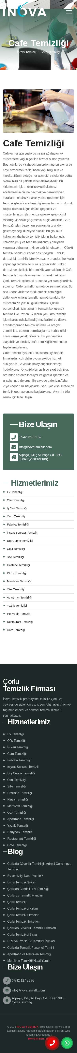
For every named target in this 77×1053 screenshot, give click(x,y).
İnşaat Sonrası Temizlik (22, 532)
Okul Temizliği (16, 548)
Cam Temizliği (16, 516)
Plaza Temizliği (16, 573)
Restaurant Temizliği (20, 621)
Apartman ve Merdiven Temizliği (29, 954)
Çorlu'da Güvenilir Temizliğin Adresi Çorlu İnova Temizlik (39, 866)
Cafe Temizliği (16, 630)
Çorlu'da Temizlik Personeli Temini (30, 947)
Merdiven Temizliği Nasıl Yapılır (29, 960)
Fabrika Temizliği (18, 524)
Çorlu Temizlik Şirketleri (23, 921)
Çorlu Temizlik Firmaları (23, 915)
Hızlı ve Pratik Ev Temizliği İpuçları (31, 941)
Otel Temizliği (15, 589)
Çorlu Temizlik (16, 902)
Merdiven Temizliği (19, 581)
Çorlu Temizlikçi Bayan (22, 934)
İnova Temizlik (27, 52)
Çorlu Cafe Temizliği (25, 9)
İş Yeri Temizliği (17, 508)
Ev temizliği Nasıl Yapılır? (25, 876)
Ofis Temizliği (15, 500)
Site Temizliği (15, 557)
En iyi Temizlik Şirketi (21, 882)
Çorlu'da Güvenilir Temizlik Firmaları (31, 928)
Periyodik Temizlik (18, 613)
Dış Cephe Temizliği (20, 540)
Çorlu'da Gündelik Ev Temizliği (28, 889)
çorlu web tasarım (38, 1038)
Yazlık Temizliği (17, 605)
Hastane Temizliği (18, 565)
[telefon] (52, 1043)
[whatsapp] (67, 1043)
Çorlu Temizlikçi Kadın (22, 908)
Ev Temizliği (15, 492)
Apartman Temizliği (19, 597)
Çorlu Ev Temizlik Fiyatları (25, 895)
